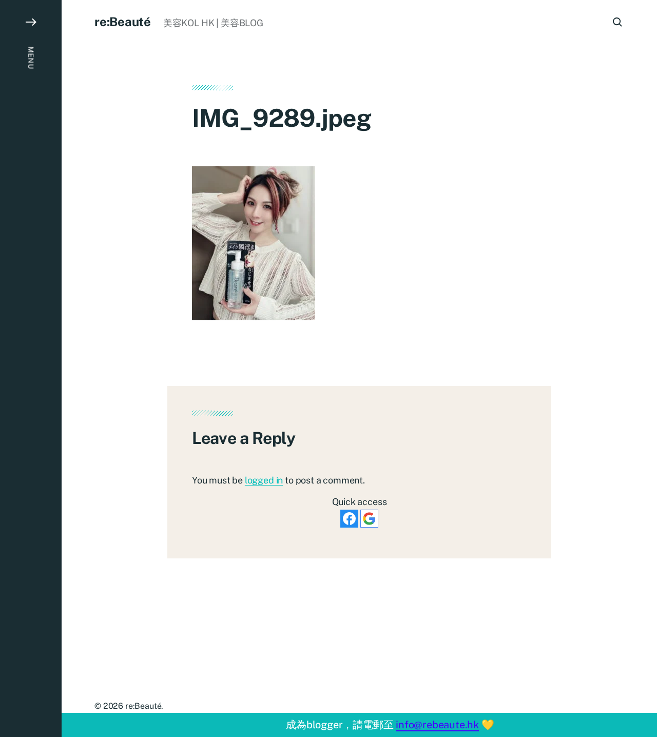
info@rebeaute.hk (437, 725)
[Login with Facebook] (349, 519)
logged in (264, 480)
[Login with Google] (369, 519)
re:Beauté (122, 21)
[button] (31, 368)
